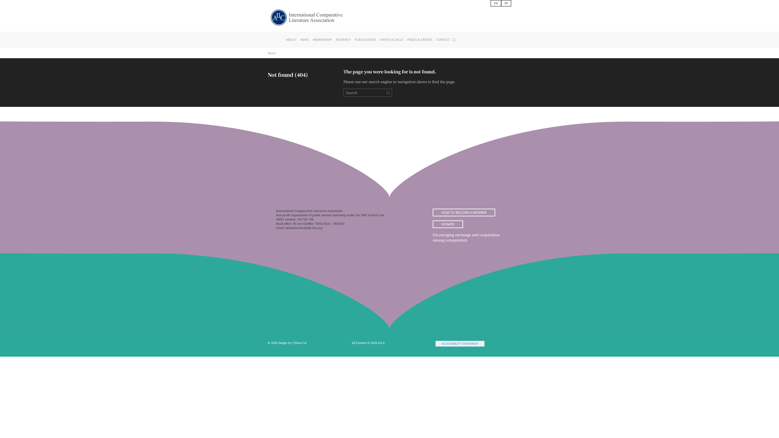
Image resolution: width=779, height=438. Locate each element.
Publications (365, 40)
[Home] (310, 19)
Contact (443, 40)
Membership (322, 40)
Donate (447, 224)
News (304, 40)
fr (506, 3)
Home (272, 53)
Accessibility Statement (460, 344)
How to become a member (463, 212)
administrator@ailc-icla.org (303, 228)
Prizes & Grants (419, 40)
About (291, 40)
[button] (454, 40)
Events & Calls (391, 40)
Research (343, 40)
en (496, 3)
